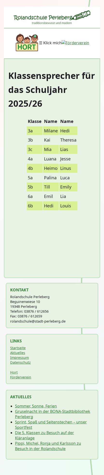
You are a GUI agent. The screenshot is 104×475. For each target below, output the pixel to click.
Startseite (18, 348)
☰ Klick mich (50, 42)
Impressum (19, 357)
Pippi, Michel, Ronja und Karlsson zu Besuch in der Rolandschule (48, 446)
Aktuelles (17, 352)
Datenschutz (20, 362)
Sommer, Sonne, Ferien (36, 406)
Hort (14, 372)
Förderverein (20, 377)
